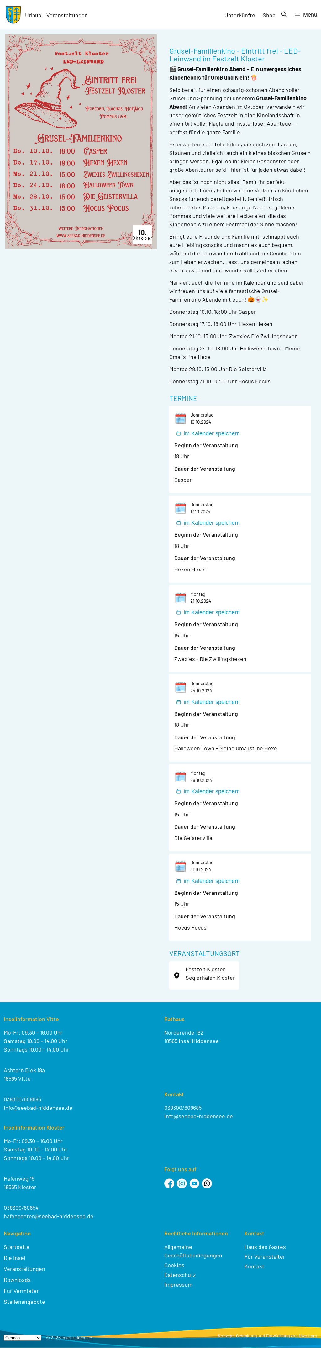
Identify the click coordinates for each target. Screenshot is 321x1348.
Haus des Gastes (265, 1246)
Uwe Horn (308, 1335)
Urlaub (33, 15)
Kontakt (254, 1266)
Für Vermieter (21, 1290)
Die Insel (14, 1257)
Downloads (17, 1279)
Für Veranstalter (265, 1256)
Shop (269, 15)
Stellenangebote (24, 1301)
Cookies (174, 1264)
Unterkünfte (239, 15)
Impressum (178, 1284)
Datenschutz (180, 1274)
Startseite (16, 1246)
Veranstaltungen (67, 15)
